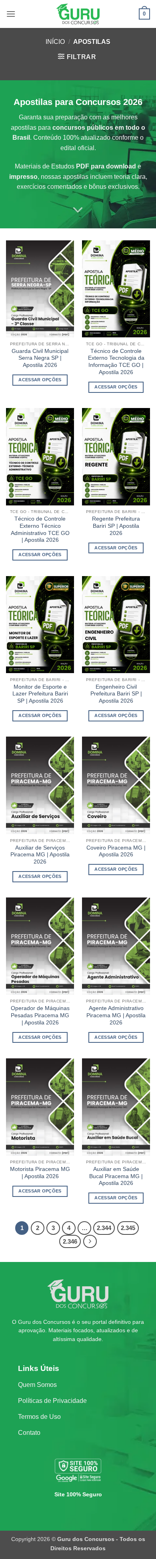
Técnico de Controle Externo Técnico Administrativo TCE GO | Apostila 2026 (40, 529)
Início (55, 41)
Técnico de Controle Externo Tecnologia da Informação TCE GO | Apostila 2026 (116, 361)
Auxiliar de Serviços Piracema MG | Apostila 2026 (40, 855)
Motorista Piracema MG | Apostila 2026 (40, 1172)
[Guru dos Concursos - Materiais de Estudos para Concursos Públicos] (78, 14)
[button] (11, 14)
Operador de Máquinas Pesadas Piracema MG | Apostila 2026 (40, 1015)
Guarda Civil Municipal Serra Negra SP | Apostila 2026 (40, 358)
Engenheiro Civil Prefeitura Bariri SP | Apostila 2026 (116, 694)
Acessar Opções (40, 379)
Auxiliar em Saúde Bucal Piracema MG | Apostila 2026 (116, 1176)
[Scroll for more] (78, 210)
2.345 (128, 1227)
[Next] (90, 1241)
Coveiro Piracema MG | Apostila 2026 (116, 851)
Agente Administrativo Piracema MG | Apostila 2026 (116, 1015)
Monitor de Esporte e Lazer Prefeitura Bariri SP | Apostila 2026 (40, 694)
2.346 (70, 1241)
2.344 (104, 1227)
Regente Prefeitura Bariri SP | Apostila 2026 (116, 526)
